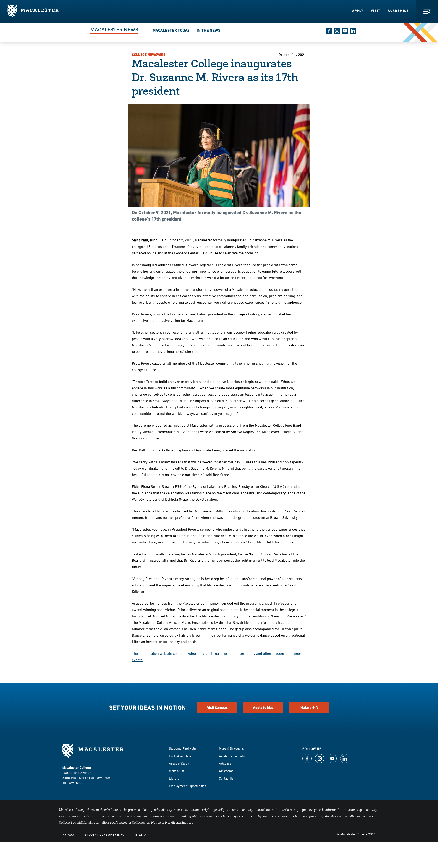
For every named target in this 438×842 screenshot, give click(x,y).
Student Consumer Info (104, 834)
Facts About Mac (180, 756)
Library (174, 778)
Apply (358, 11)
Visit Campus (217, 707)
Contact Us (226, 778)
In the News (208, 30)
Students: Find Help (182, 748)
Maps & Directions (231, 748)
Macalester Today (171, 30)
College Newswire (148, 54)
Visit (376, 11)
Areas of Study (179, 763)
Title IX (140, 834)
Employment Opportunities (187, 786)
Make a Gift (309, 707)
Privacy (68, 834)
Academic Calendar (232, 756)
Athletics (225, 763)
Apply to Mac (263, 707)
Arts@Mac (226, 771)
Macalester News (114, 30)
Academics (398, 11)
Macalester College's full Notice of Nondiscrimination (153, 822)
